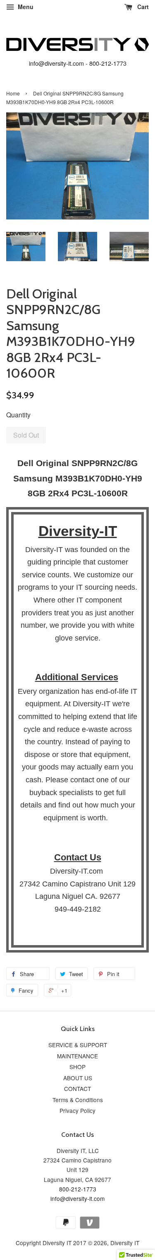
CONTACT (77, 1088)
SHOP (77, 1066)
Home (13, 93)
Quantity (18, 414)
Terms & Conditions (77, 1100)
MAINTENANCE (77, 1056)
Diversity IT (124, 1243)
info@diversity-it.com (56, 63)
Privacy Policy (77, 1110)
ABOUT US (77, 1078)
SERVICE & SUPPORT (77, 1045)
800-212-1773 (107, 63)
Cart (142, 6)
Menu (24, 6)
